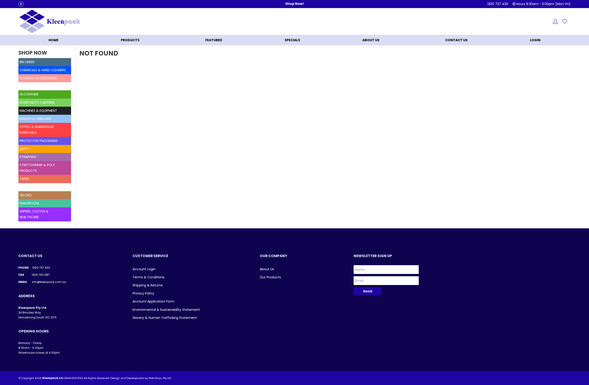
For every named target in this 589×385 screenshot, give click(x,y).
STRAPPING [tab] (28, 157)
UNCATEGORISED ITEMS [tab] (37, 187)
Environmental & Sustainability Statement (166, 309)
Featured (213, 40)
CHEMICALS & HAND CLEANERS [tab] (43, 70)
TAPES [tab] (24, 178)
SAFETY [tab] (25, 149)
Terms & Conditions (149, 277)
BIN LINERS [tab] (27, 62)
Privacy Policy (143, 293)
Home (53, 40)
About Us (370, 40)
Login (535, 40)
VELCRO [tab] (26, 195)
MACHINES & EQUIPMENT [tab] (38, 110)
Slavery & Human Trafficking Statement (165, 317)
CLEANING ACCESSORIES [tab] (38, 78)
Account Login (144, 269)
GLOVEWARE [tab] (29, 94)
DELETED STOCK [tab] (32, 86)
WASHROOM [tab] (29, 203)
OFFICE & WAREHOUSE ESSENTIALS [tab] (37, 129)
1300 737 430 (41, 268)
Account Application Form (153, 301)
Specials (292, 40)
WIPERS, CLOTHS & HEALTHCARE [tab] (34, 214)
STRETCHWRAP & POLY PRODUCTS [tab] (37, 168)
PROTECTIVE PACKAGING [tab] (39, 140)
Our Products (270, 277)
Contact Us (456, 40)
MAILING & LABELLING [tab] (35, 118)
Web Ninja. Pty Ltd (159, 378)
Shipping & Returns (148, 285)
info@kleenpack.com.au (49, 282)
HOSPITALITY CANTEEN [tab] (37, 102)
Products (130, 40)
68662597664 (73, 378)
